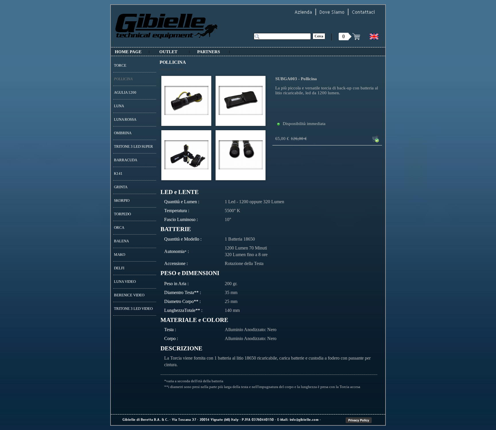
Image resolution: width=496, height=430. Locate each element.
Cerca (319, 36)
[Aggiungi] (375, 138)
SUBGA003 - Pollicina (296, 78)
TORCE (180, 69)
